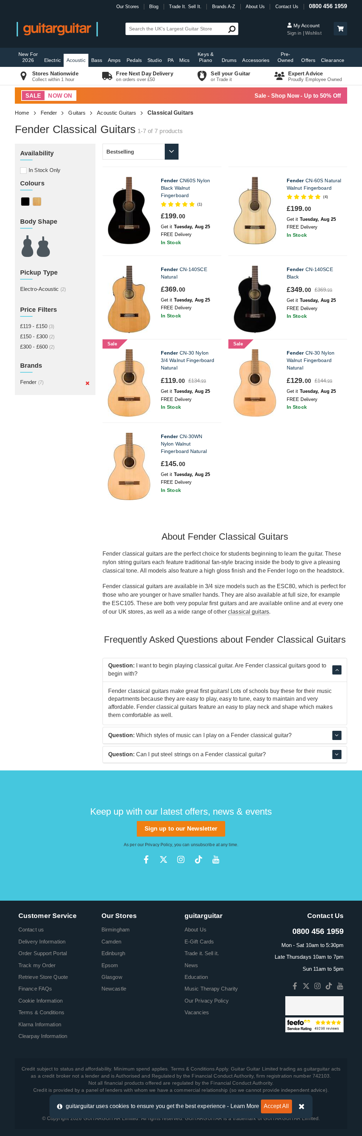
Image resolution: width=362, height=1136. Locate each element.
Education (196, 977)
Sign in (295, 33)
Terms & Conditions (41, 1012)
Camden (111, 942)
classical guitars (248, 612)
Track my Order (37, 965)
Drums (229, 60)
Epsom (109, 965)
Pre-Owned (286, 57)
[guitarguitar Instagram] (180, 859)
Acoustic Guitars (116, 113)
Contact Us (287, 6)
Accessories (255, 60)
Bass (96, 60)
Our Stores (127, 6)
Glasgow (111, 977)
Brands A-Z (223, 6)
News (191, 965)
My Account (306, 25)
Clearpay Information (42, 1036)
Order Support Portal (42, 953)
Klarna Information (39, 1024)
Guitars (77, 113)
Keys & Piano (206, 57)
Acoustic (76, 60)
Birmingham (115, 929)
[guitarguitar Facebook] (146, 859)
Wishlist (313, 33)
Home (22, 113)
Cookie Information (40, 1001)
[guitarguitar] (57, 29)
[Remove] (87, 383)
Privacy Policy (158, 844)
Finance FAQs (35, 989)
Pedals (134, 60)
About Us (255, 6)
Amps (114, 60)
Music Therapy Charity (211, 989)
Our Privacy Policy (207, 1001)
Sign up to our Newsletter (181, 828)
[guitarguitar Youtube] (215, 859)
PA (171, 60)
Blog (153, 6)
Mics (184, 60)
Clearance (332, 60)
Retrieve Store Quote (43, 977)
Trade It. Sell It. (185, 6)
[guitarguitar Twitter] (163, 859)
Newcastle (113, 989)
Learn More (244, 1106)
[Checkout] (339, 29)
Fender (49, 113)
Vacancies (197, 1012)
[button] (340, 28)
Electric (52, 60)
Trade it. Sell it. (202, 953)
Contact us (31, 929)
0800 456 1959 (328, 6)
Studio (154, 60)
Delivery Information (41, 942)
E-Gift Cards (199, 942)
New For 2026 (28, 57)
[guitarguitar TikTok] (198, 859)
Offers (308, 60)
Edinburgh (113, 953)
